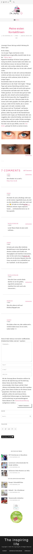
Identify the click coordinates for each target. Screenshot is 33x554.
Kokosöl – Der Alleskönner (17, 490)
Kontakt (4, 550)
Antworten (28, 155)
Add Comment (27, 170)
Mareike (10, 301)
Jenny (9, 242)
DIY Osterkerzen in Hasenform (18, 455)
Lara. (9, 174)
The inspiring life (8, 35)
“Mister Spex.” (8, 57)
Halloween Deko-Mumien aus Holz (19, 470)
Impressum (28, 550)
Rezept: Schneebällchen (16, 482)
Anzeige (23, 35)
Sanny (9, 320)
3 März (16, 35)
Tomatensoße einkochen (16, 498)
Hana (9, 193)
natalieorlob (13, 223)
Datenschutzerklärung (22, 400)
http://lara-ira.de (12, 181)
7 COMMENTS (11, 170)
